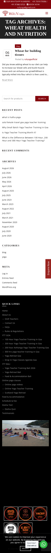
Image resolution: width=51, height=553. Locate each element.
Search (42, 98)
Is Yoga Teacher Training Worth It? (19, 132)
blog (18, 46)
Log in (5, 273)
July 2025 (6, 195)
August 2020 (8, 226)
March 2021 (7, 217)
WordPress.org (9, 287)
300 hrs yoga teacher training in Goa (22, 351)
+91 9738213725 (18, 4)
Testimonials (8, 413)
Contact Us (10, 323)
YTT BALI (6, 364)
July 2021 (6, 213)
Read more (7, 80)
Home (5, 310)
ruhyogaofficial (30, 59)
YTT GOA (6, 335)
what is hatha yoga (11, 117)
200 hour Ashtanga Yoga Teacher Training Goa (27, 347)
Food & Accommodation (13, 396)
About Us (6, 314)
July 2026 (6, 172)
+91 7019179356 (39, 1)
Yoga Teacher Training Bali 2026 (20, 368)
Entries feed (8, 278)
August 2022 (8, 208)
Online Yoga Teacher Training (19, 388)
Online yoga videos (14, 384)
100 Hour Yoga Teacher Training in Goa (23, 339)
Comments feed (9, 282)
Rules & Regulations (14, 331)
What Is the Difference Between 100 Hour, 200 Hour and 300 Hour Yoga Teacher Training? (25, 139)
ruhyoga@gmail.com (26, 7)
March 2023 (7, 204)
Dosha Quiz (10, 409)
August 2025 (8, 190)
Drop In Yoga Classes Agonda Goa (21, 360)
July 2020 (6, 231)
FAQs (7, 327)
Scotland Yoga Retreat (15, 392)
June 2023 (6, 199)
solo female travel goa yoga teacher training (24, 122)
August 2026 (8, 168)
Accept (25, 548)
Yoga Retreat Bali (13, 372)
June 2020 (6, 235)
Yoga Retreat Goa (13, 355)
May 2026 (6, 181)
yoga (4, 257)
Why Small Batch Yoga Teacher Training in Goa (25, 127)
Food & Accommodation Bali (18, 376)
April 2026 (7, 186)
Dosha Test (7, 405)
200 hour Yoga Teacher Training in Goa (23, 343)
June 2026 (6, 177)
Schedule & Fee (9, 401)
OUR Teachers (11, 319)
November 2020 (9, 222)
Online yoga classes (11, 380)
